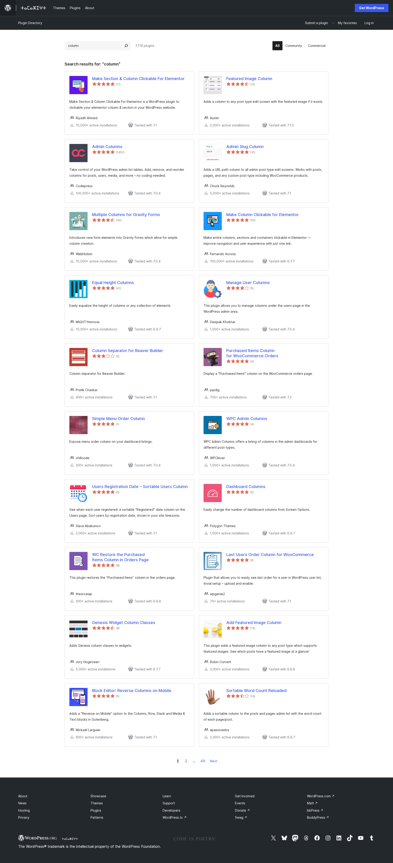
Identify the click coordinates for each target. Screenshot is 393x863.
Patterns (97, 817)
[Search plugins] (126, 45)
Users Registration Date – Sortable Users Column (140, 486)
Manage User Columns (248, 282)
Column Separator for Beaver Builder (127, 350)
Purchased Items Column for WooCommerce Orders (252, 353)
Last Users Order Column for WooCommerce (270, 554)
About (22, 796)
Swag (241, 817)
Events (240, 803)
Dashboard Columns (245, 486)
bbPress (315, 810)
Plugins (96, 810)
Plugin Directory (30, 23)
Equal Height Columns (113, 282)
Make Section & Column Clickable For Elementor (138, 78)
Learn (167, 796)
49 (202, 761)
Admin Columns (107, 146)
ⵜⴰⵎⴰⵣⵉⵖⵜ (70, 838)
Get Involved (244, 796)
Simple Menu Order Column (118, 418)
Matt (312, 803)
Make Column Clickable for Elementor (262, 214)
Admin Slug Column (245, 146)
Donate (242, 810)
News (22, 803)
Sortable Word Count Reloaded (256, 690)
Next (213, 761)
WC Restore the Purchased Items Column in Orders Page (120, 557)
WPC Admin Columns (246, 418)
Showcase (98, 796)
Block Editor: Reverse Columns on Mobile (131, 690)
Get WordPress (371, 8)
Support (169, 803)
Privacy (23, 817)
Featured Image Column (249, 78)
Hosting (24, 810)
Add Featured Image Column (253, 622)
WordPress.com (321, 796)
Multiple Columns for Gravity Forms (126, 214)
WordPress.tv (175, 817)
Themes (97, 803)
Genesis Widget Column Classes (123, 622)
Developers (171, 810)
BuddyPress (318, 817)
